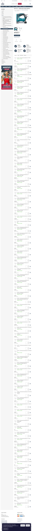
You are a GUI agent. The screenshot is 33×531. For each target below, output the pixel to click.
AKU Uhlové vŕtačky (5, 49)
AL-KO (2, 14)
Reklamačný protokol (4, 520)
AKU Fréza (4, 26)
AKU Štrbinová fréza (5, 27)
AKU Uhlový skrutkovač (6, 47)
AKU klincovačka (5, 32)
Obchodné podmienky (4, 521)
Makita (3, 15)
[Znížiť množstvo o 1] (28, 61)
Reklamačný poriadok (4, 522)
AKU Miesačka (5, 34)
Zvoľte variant (17, 35)
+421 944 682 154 (19, 520)
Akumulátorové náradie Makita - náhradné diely (7, 22)
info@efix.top (19, 521)
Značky (3, 63)
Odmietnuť (22, 525)
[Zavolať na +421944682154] (2, 0)
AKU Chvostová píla (5, 43)
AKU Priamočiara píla (5, 51)
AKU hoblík (4, 55)
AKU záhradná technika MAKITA (7, 16)
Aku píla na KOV (5, 41)
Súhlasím (27, 525)
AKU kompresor (5, 33)
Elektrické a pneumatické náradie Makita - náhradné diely (7, 20)
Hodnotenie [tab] (21, 55)
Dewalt (3, 13)
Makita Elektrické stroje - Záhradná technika (7, 18)
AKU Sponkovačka (5, 28)
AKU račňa (4, 48)
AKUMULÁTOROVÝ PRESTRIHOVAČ (7, 50)
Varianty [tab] (15, 55)
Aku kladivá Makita (5, 58)
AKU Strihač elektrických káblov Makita (7, 24)
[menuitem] (2, 6)
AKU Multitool (4, 35)
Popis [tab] (18, 55)
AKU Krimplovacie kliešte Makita (7, 25)
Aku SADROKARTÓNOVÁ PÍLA (7, 42)
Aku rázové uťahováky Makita (7, 57)
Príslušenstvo (3, 62)
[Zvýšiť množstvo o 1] (28, 60)
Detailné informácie (16, 37)
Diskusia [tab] (25, 55)
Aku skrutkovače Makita (6, 56)
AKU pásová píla (5, 40)
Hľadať (20, 3)
